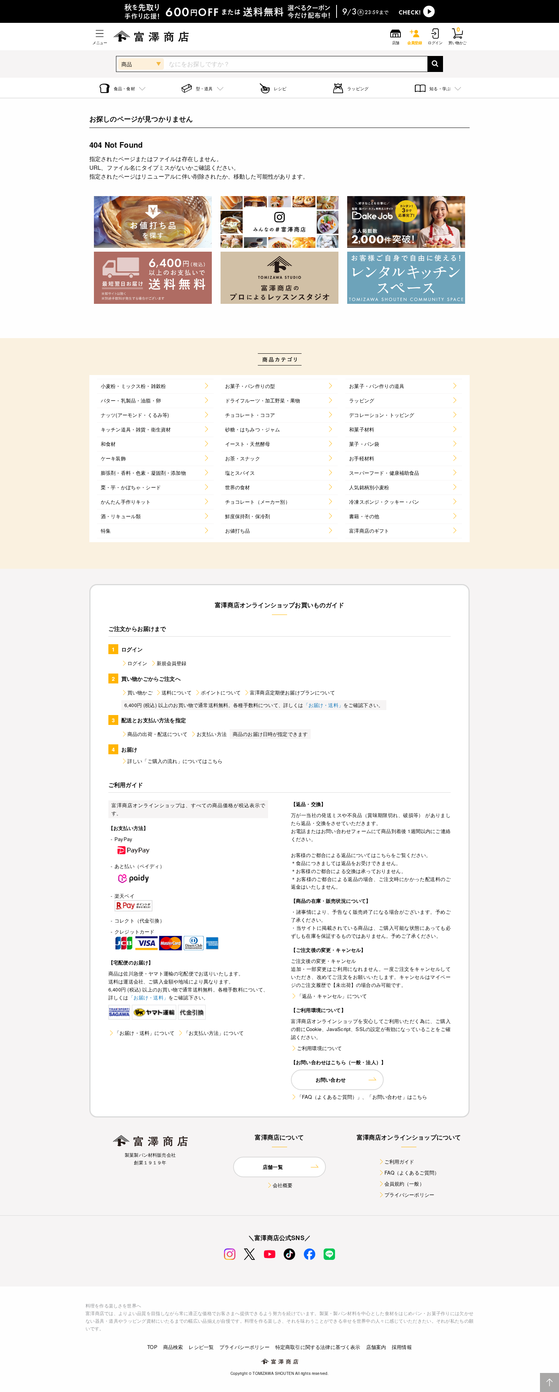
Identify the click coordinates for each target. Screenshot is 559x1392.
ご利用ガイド (399, 1161)
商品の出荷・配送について (157, 734)
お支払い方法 (212, 734)
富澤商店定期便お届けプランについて (292, 692)
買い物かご (139, 692)
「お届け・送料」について (144, 1032)
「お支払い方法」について (214, 1032)
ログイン (137, 663)
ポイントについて (221, 692)
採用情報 (402, 1346)
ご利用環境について (319, 1048)
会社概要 (283, 1185)
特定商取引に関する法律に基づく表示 (317, 1346)
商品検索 (173, 1346)
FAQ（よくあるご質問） (412, 1172)
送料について (177, 692)
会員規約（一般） (404, 1183)
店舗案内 (376, 1346)
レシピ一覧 (201, 1346)
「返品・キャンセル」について (332, 995)
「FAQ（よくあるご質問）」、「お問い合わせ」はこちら (362, 1096)
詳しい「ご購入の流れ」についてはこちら (174, 761)
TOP (152, 1346)
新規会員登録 (172, 663)
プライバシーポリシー (409, 1194)
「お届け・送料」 (323, 705)
